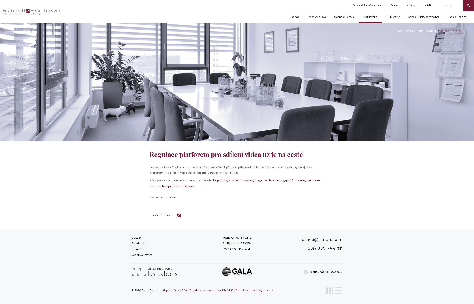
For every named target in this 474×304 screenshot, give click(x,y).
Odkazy (136, 237)
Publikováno (369, 16)
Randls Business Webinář (423, 16)
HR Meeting (393, 16)
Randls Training (457, 16)
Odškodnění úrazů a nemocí (367, 5)
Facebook (138, 243)
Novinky (411, 5)
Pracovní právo (316, 16)
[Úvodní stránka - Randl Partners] (54, 12)
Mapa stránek (171, 290)
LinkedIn (137, 249)
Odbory (394, 5)
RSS (184, 290)
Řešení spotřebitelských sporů (255, 290)
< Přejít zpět (161, 215)
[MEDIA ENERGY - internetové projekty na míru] (333, 290)
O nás (295, 16)
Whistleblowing (142, 255)
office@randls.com (322, 239)
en (450, 5)
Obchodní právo (344, 16)
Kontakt (427, 5)
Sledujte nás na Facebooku (325, 271)
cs (445, 5)
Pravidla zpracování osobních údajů (211, 290)
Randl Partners (406, 31)
